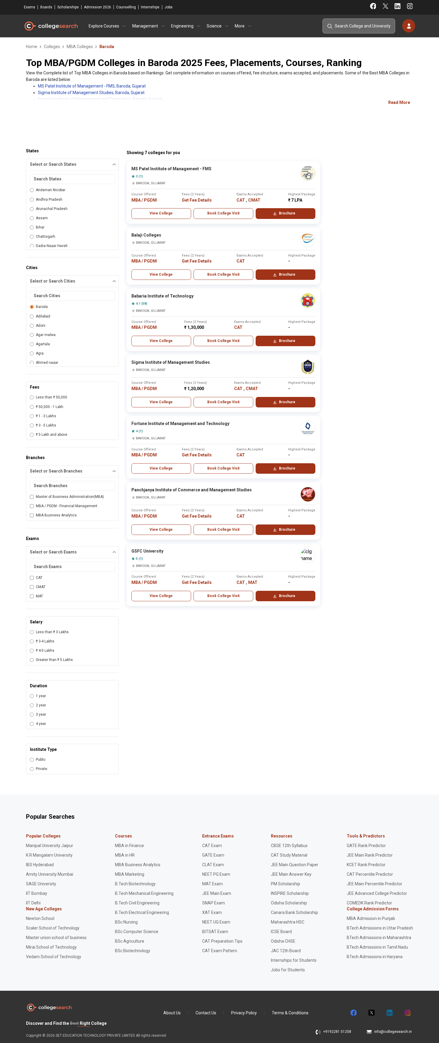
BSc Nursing (126, 922)
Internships (150, 7)
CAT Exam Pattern (219, 950)
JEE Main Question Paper (294, 864)
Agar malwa (46, 335)
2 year (41, 705)
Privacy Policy (244, 1012)
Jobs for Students (288, 969)
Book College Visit (223, 213)
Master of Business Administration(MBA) (70, 497)
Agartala (43, 344)
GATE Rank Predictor (366, 845)
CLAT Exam (213, 864)
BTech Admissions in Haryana (375, 956)
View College (161, 213)
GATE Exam (213, 855)
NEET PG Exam (216, 874)
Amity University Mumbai (49, 874)
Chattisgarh (45, 236)
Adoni (40, 325)
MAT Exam (212, 883)
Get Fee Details (197, 200)
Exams (29, 7)
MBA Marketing (129, 874)
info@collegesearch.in (393, 1032)
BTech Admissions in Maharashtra (379, 937)
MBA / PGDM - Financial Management (66, 506)
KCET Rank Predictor (366, 864)
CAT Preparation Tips (222, 941)
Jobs (169, 7)
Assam (42, 218)
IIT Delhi (33, 903)
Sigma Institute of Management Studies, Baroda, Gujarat (91, 92)
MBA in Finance (129, 845)
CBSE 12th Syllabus (289, 845)
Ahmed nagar (47, 363)
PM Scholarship (285, 883)
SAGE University (41, 883)
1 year (41, 696)
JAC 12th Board (286, 950)
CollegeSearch (51, 26)
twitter (371, 1013)
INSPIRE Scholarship (290, 893)
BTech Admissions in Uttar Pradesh (380, 928)
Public (41, 759)
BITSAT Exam (215, 931)
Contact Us (206, 1012)
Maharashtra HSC (287, 922)
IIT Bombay (36, 893)
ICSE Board (281, 931)
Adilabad (43, 316)
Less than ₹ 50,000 (51, 397)
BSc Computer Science (136, 931)
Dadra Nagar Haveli (51, 246)
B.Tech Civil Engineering (137, 903)
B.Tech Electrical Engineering (142, 912)
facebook (353, 1013)
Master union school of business (56, 937)
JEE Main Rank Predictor (370, 855)
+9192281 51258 (337, 1032)
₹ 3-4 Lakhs (45, 641)
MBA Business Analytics (56, 515)
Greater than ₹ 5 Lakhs (54, 660)
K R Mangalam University (49, 855)
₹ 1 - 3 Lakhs (46, 416)
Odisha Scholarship (289, 903)
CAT (39, 578)
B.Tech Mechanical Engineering (144, 893)
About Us (172, 1012)
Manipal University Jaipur (49, 845)
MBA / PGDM (144, 200)
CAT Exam (212, 845)
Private (41, 769)
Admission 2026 (97, 7)
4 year (41, 724)
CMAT (40, 587)
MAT (39, 596)
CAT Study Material (289, 855)
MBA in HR (125, 855)
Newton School (40, 918)
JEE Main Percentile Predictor (374, 883)
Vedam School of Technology (53, 956)
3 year (41, 714)
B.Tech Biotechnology (135, 883)
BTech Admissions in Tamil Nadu (377, 947)
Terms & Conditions (290, 1012)
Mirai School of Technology (51, 947)
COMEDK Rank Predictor (369, 903)
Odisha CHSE (283, 941)
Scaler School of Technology (52, 928)
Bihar (40, 227)
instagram (407, 1013)
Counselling (126, 7)
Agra (40, 353)
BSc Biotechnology (132, 950)
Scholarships (68, 7)
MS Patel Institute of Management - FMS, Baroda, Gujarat (92, 86)
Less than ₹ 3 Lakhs (52, 632)
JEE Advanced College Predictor (377, 893)
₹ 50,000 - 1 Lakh (49, 407)
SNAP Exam (213, 903)
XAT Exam (212, 912)
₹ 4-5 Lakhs (45, 650)
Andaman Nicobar (50, 190)
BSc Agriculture (129, 941)
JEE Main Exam (216, 893)
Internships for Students (294, 960)
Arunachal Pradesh (51, 209)
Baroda (42, 307)
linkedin (389, 1013)
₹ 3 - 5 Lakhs (46, 425)
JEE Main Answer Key (291, 874)
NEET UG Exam (216, 922)
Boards (46, 7)
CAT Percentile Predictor (370, 874)
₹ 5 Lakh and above (51, 434)
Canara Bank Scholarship (294, 912)
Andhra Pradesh (49, 199)
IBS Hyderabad (40, 864)
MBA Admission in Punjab (371, 918)
